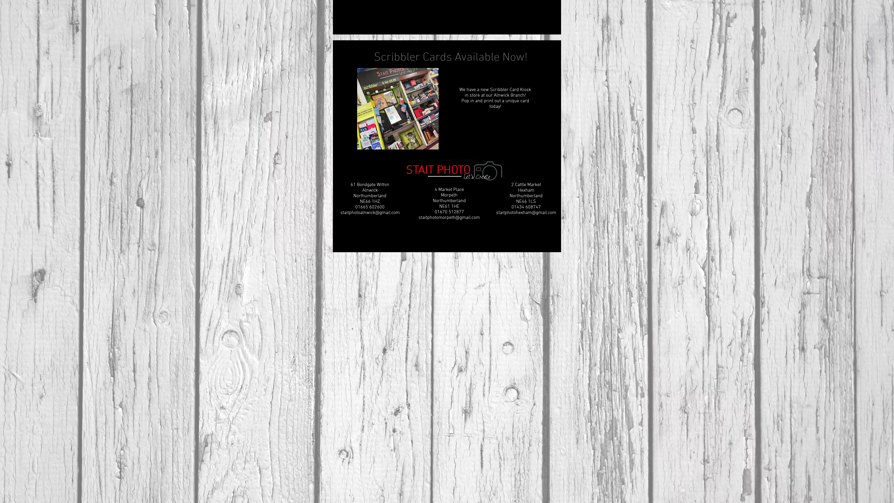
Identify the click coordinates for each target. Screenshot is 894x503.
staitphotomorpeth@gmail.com (449, 218)
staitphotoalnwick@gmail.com (370, 213)
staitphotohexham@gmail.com (526, 213)
